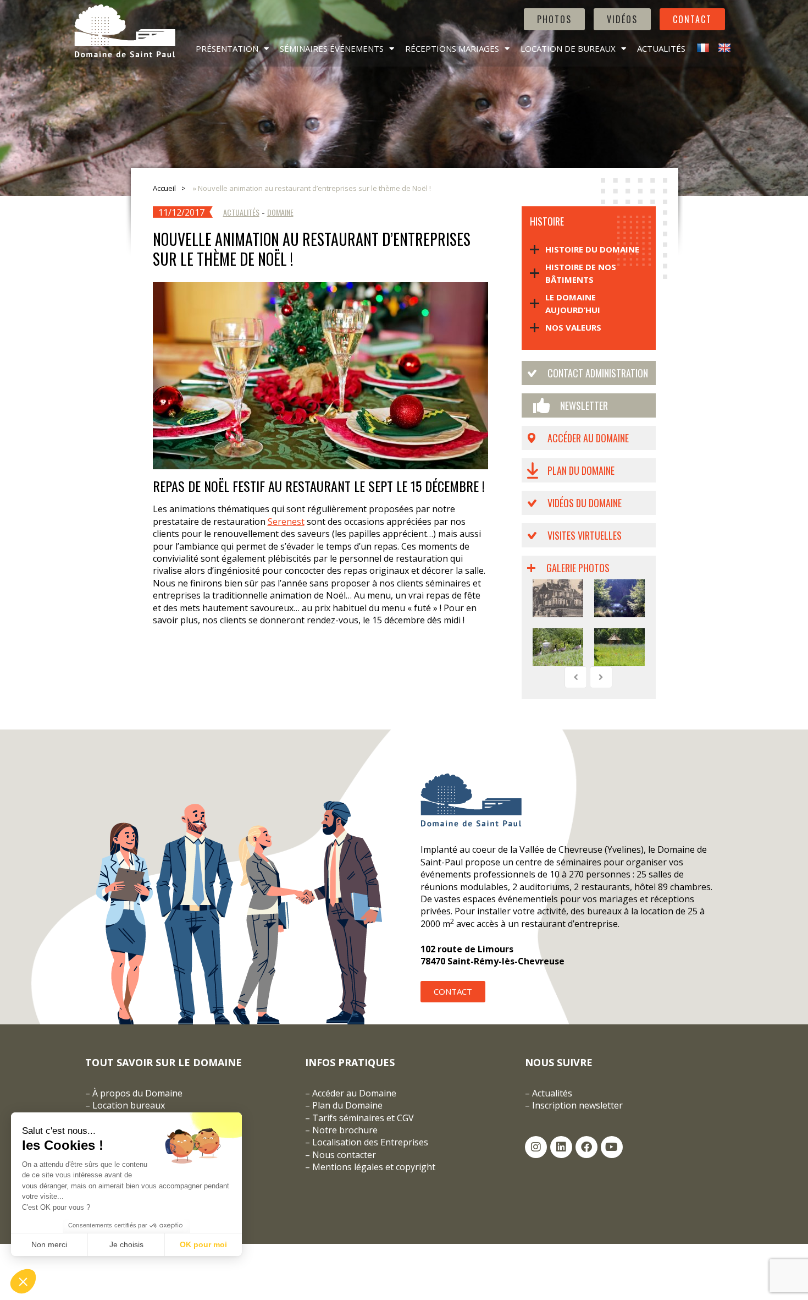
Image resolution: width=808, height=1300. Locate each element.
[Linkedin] (561, 1147)
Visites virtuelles (584, 535)
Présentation (227, 48)
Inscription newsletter (577, 1105)
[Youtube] (612, 1147)
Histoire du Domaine (592, 249)
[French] (701, 48)
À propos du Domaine (137, 1093)
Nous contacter (344, 1155)
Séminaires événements (332, 48)
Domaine (280, 212)
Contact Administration (597, 373)
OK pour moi (203, 1244)
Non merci (49, 1244)
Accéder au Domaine (588, 438)
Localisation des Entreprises (370, 1142)
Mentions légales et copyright (373, 1167)
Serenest (286, 521)
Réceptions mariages (452, 48)
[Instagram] (536, 1147)
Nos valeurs (573, 327)
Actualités (661, 48)
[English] (723, 48)
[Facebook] (586, 1147)
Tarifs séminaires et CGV (362, 1118)
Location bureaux (128, 1105)
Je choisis (126, 1244)
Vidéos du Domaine (584, 503)
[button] (23, 1281)
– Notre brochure (341, 1130)
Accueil (164, 188)
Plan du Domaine (581, 470)
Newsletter (584, 405)
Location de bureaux (568, 48)
